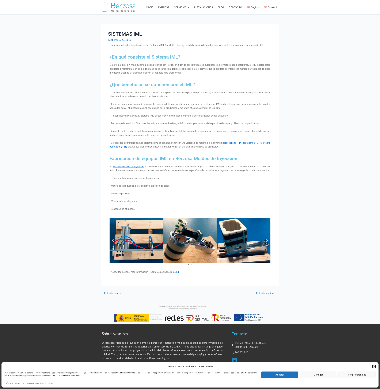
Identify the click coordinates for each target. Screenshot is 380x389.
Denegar (318, 374)
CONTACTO (235, 7)
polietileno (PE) (251, 142)
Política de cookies (12, 383)
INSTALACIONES (203, 7)
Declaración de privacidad (32, 383)
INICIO (149, 7)
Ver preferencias (357, 374)
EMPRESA (163, 7)
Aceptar (280, 374)
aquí (176, 272)
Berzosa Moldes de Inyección (128, 166)
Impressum (49, 383)
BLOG (221, 7)
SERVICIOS (180, 7)
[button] (374, 366)
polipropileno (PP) (232, 142)
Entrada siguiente (267, 293)
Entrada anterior (111, 293)
